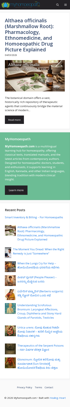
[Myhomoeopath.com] (21, 5)
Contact (49, 387)
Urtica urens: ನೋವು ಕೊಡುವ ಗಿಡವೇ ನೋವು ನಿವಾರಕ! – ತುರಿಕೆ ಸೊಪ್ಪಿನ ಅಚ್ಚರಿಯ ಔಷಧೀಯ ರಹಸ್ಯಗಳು (40, 332)
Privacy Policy (24, 387)
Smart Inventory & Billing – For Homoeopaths (34, 217)
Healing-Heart (58, 397)
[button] (58, 5)
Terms (38, 387)
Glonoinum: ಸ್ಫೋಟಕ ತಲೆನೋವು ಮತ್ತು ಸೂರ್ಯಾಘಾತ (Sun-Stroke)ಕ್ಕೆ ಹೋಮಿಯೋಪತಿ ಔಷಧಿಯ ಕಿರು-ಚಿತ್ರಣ (38, 364)
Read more (14, 119)
